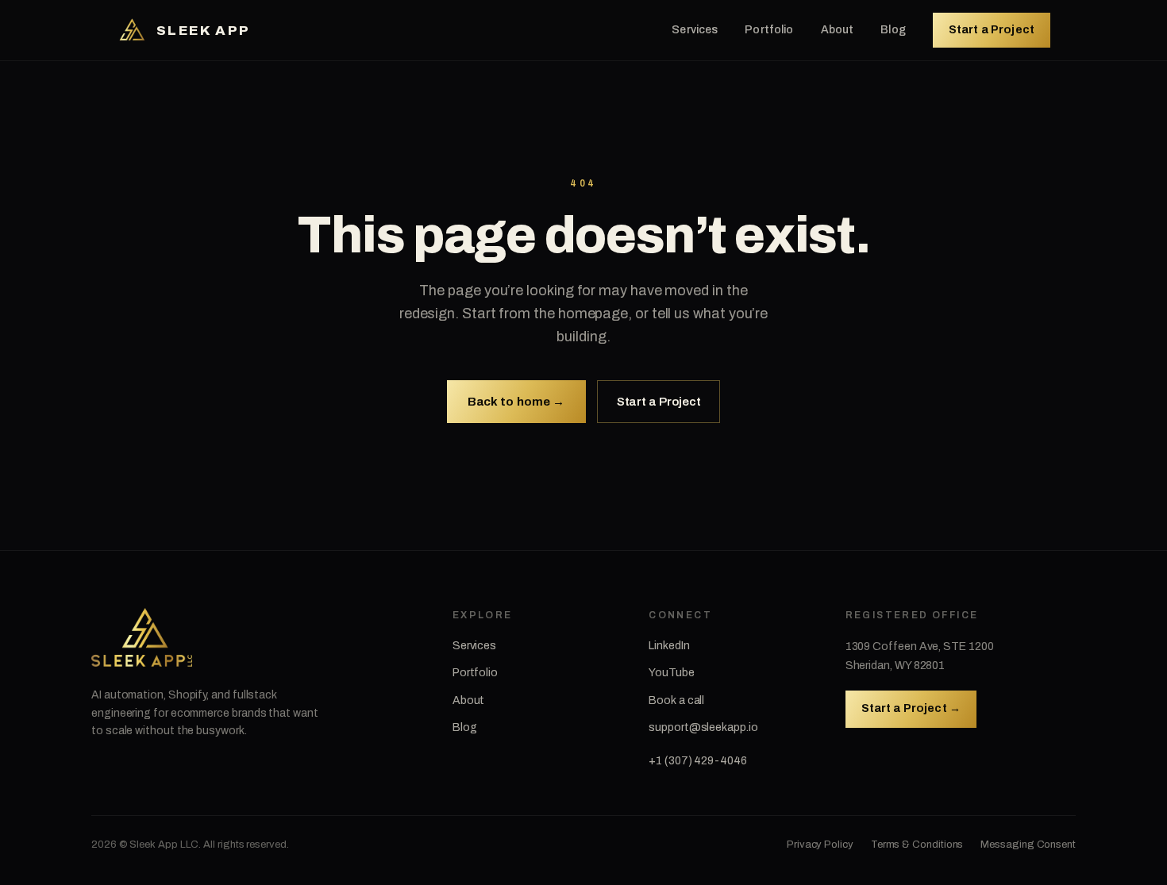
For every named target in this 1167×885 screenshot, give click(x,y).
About (837, 30)
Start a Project (991, 30)
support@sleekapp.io (703, 727)
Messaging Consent (1028, 844)
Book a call (676, 700)
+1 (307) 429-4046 (698, 761)
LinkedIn (669, 646)
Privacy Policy (820, 844)
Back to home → (516, 401)
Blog (893, 30)
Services (695, 30)
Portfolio (769, 30)
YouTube (671, 673)
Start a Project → (911, 708)
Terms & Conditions (917, 844)
